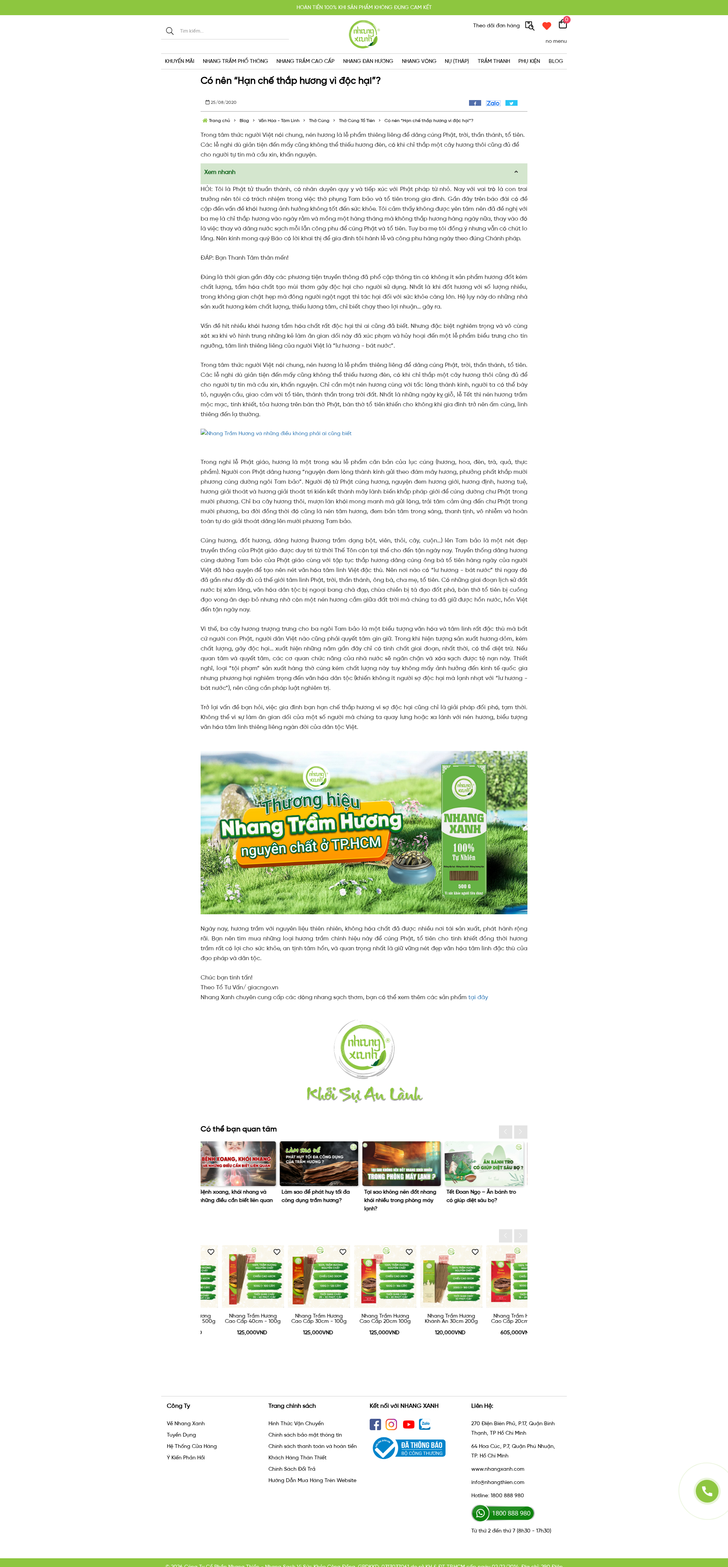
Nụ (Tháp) (457, 61)
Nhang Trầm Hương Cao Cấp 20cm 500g (430, 1318)
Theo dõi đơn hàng (497, 25)
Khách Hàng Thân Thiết (297, 1457)
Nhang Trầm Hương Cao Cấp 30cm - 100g (232, 1318)
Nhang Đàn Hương (368, 61)
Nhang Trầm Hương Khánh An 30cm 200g (364, 1318)
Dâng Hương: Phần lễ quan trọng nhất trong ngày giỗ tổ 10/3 (485, 1200)
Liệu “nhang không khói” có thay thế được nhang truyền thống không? (402, 1200)
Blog (556, 61)
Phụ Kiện (529, 61)
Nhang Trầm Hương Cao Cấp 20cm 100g (298, 1318)
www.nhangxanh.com (497, 1469)
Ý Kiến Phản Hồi (186, 1457)
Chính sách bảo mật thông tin (305, 1435)
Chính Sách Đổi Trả (291, 1469)
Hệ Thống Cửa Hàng (192, 1446)
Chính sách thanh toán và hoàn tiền (312, 1446)
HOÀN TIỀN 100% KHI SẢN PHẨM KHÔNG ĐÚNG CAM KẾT (364, 6)
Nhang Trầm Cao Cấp (305, 61)
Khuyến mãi (179, 61)
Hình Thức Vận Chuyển (296, 1423)
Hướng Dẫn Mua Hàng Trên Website (312, 1480)
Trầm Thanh (494, 61)
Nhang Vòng (419, 61)
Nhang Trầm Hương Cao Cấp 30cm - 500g (496, 1318)
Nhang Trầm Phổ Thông (235, 61)
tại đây (478, 997)
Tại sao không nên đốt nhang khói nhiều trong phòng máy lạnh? (239, 1200)
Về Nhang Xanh (186, 1423)
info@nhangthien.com (497, 1482)
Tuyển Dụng (181, 1435)
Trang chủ (219, 120)
